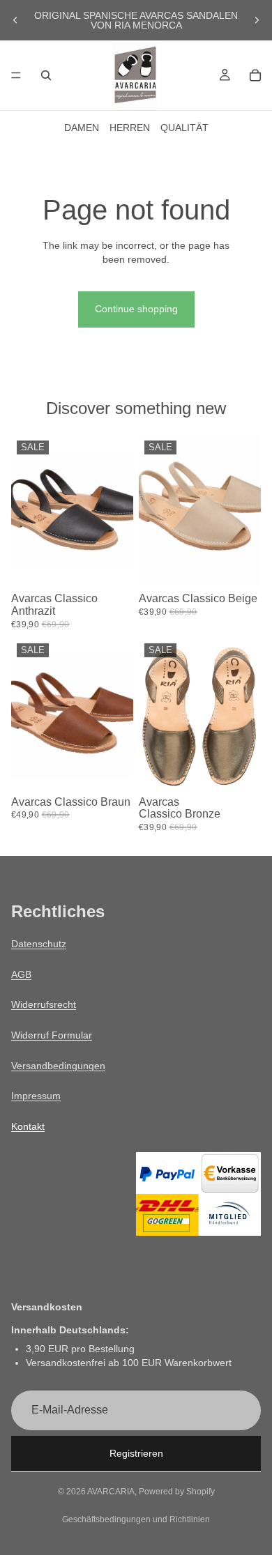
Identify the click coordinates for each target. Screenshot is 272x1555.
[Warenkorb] (255, 75)
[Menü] (16, 75)
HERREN (129, 127)
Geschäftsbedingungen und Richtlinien (136, 1519)
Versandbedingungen (58, 1065)
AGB (21, 974)
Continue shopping (136, 308)
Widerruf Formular (51, 1035)
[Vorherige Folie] (15, 20)
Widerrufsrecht (43, 1004)
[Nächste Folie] (256, 20)
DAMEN (81, 127)
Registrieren (136, 1453)
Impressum (36, 1095)
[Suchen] (46, 75)
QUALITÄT (184, 127)
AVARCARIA (111, 1491)
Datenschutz (38, 943)
